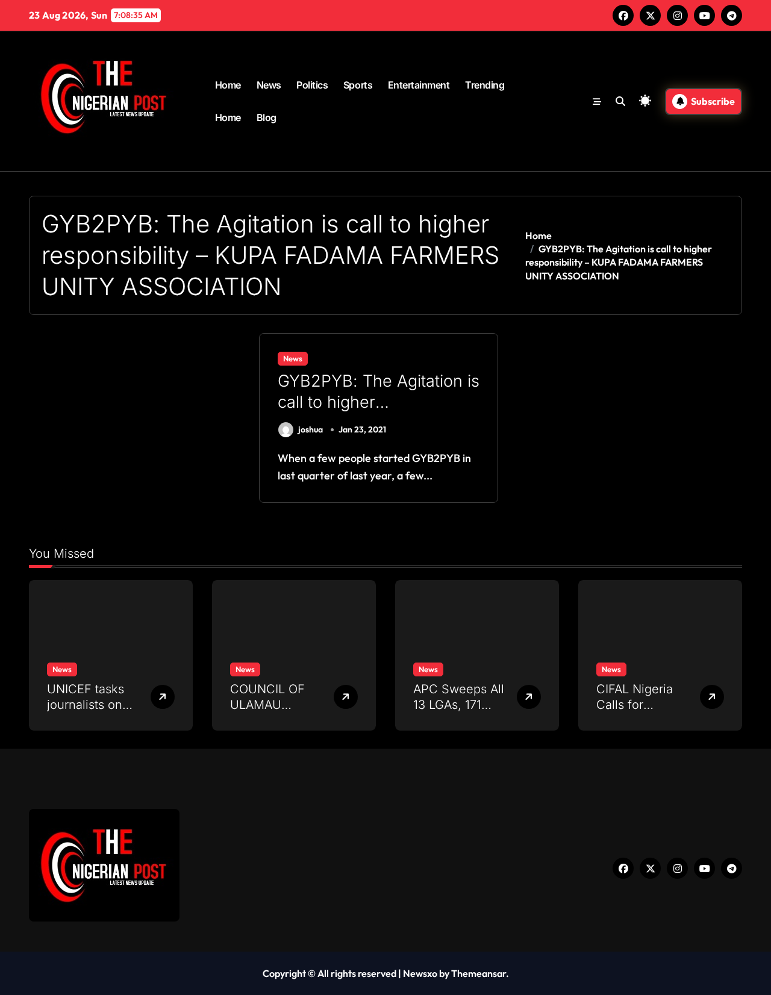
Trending (484, 85)
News (269, 85)
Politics (312, 85)
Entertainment (419, 85)
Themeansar (478, 973)
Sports (357, 85)
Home (228, 85)
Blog (266, 117)
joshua (310, 429)
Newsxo (420, 973)
